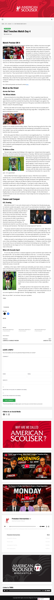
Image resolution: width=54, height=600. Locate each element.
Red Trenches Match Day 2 (8, 329)
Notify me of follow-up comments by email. (15, 389)
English (42, 598)
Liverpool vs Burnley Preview (11, 339)
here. (27, 84)
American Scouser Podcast (18, 521)
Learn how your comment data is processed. (32, 404)
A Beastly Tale (47, 339)
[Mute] (40, 526)
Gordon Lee (8, 34)
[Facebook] (4, 414)
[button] (27, 535)
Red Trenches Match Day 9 (40, 329)
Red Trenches (7, 28)
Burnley (7, 335)
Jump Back (46, 526)
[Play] (5, 526)
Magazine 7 (31, 597)
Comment (6, 356)
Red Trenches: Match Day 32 (24, 329)
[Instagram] (9, 414)
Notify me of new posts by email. (12, 395)
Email (29, 374)
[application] (27, 526)
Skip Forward (49, 526)
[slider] (23, 526)
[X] (6, 414)
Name (4, 374)
